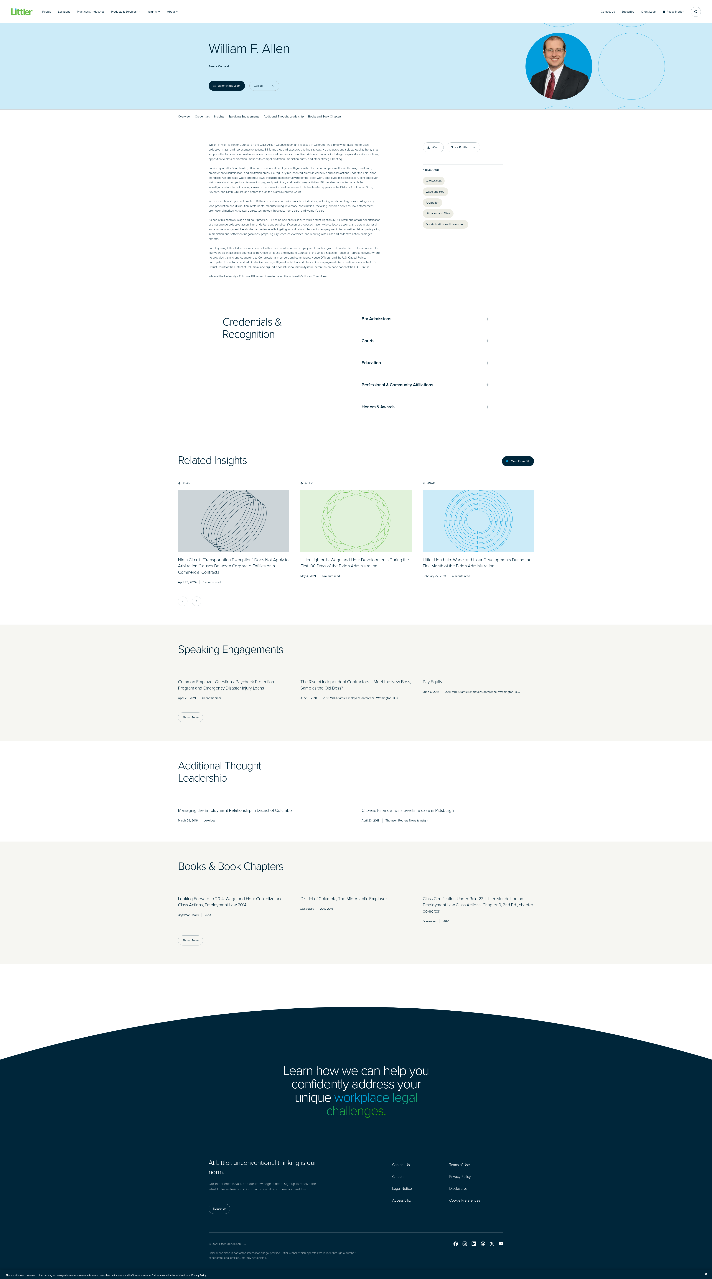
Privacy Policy (460, 1176)
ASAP (186, 483)
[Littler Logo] (22, 11)
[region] (356, 1274)
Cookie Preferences (464, 1200)
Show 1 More (190, 717)
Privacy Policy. (199, 1275)
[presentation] (233, 521)
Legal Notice (402, 1188)
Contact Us (401, 1164)
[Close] (706, 1274)
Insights (219, 116)
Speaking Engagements (244, 116)
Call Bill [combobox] (258, 86)
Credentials (202, 116)
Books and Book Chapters (325, 116)
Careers (398, 1176)
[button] (455, 1244)
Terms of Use (459, 1164)
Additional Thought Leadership (284, 116)
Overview (184, 116)
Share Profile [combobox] (459, 147)
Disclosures (458, 1188)
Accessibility (402, 1200)
